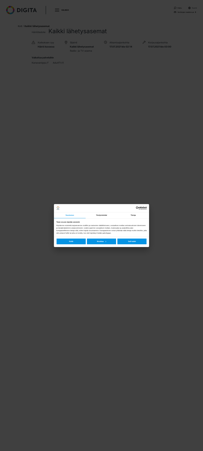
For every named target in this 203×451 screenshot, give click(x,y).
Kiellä (71, 241)
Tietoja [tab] (133, 215)
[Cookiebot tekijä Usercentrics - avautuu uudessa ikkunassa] (137, 208)
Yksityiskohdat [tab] (101, 215)
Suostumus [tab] (70, 215)
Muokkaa (100, 241)
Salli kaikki (132, 241)
